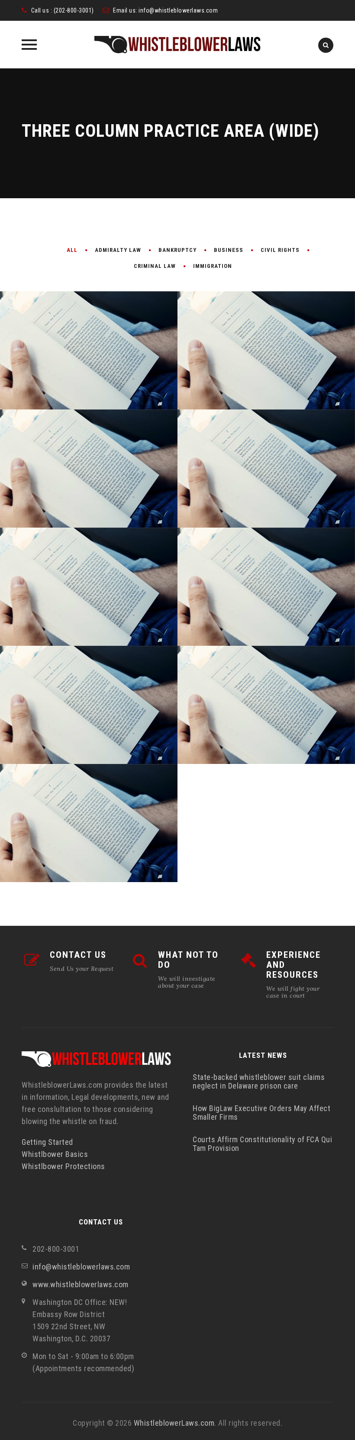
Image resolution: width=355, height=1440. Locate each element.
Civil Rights (280, 250)
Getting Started (47, 1142)
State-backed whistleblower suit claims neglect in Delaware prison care (259, 1081)
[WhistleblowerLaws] (177, 44)
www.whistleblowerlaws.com (80, 1284)
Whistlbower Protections (63, 1166)
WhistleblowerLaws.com (174, 1422)
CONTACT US (78, 955)
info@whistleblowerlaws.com (178, 10)
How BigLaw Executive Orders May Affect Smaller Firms (261, 1112)
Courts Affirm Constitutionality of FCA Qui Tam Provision (262, 1144)
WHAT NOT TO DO (188, 960)
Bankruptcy (177, 250)
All (72, 250)
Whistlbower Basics (55, 1154)
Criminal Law (155, 266)
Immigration (212, 266)
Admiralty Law (118, 250)
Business (228, 250)
